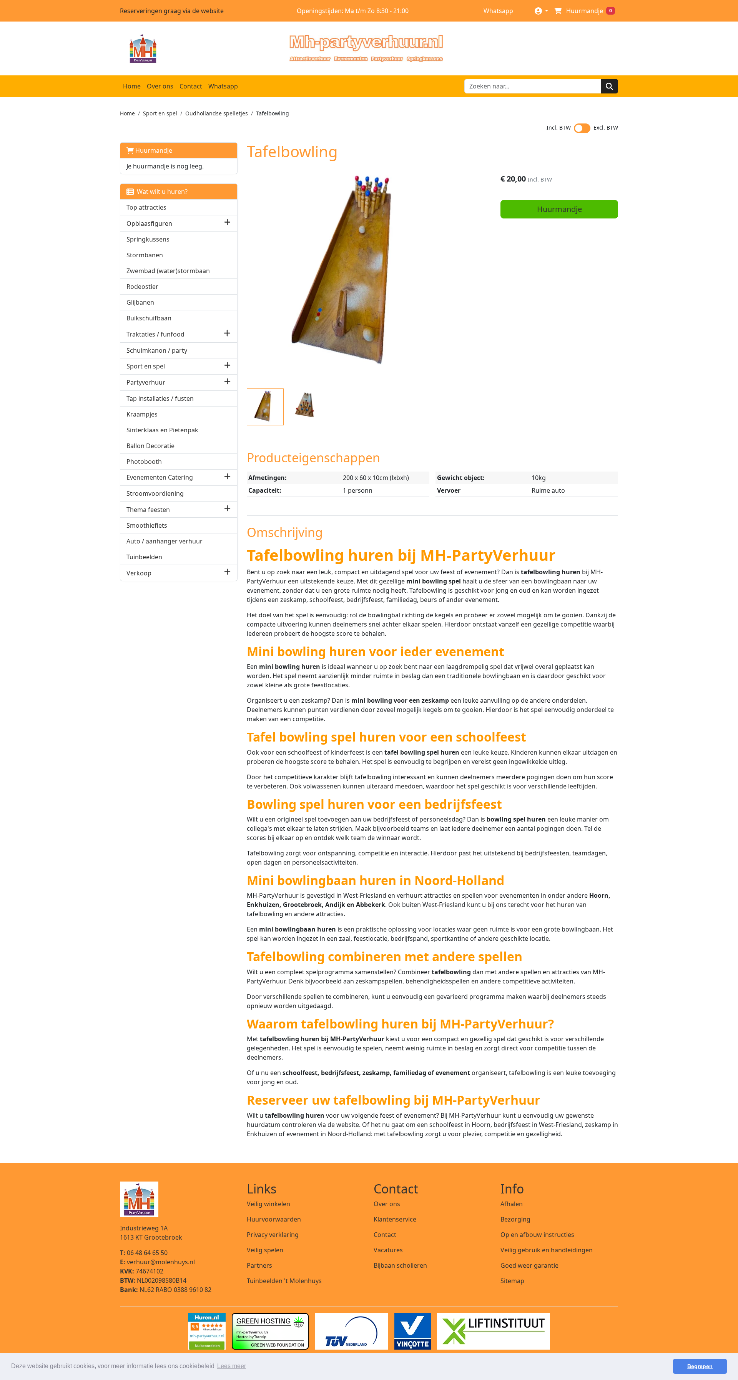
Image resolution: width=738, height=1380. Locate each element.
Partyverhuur (145, 382)
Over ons (160, 86)
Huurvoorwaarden (274, 1219)
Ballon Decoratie (150, 446)
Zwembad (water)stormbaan (168, 271)
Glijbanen (140, 302)
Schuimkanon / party (156, 350)
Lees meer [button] (231, 1366)
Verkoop (138, 573)
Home (132, 86)
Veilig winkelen (268, 1204)
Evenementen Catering (159, 477)
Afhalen (511, 1204)
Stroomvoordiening (155, 493)
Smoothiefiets (146, 525)
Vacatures (388, 1250)
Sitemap (512, 1281)
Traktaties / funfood (155, 334)
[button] (227, 223)
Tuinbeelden (144, 557)
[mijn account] (541, 10)
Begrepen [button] (700, 1366)
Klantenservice (395, 1219)
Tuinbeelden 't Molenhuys (284, 1281)
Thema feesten (148, 509)
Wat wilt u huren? (161, 191)
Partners (259, 1265)
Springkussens (148, 239)
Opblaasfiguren (149, 223)
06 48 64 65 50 (144, 1252)
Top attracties (146, 207)
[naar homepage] (366, 48)
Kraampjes (142, 414)
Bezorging (515, 1219)
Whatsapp (497, 11)
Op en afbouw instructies (537, 1234)
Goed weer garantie (529, 1265)
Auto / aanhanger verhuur (164, 541)
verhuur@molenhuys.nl (157, 1262)
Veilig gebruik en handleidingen (546, 1250)
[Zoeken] (609, 86)
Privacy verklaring (273, 1234)
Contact (191, 86)
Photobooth (144, 461)
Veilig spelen (265, 1250)
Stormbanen (144, 255)
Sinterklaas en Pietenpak (162, 430)
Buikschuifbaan (148, 318)
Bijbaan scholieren (400, 1265)
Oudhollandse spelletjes (216, 113)
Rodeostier (142, 286)
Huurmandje (153, 150)
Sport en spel (160, 113)
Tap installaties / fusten (160, 398)
